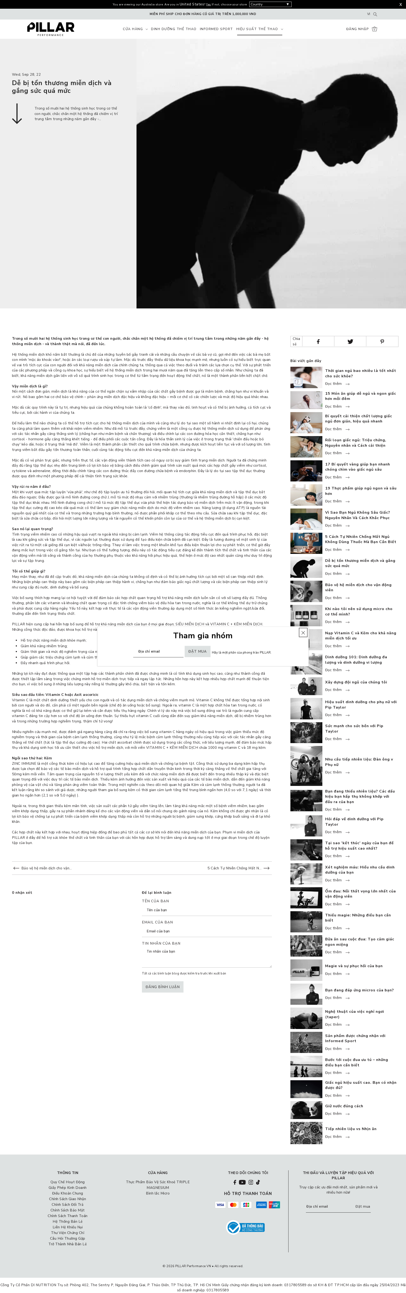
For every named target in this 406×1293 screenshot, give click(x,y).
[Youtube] (242, 1182)
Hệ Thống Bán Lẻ (68, 1221)
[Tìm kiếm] (375, 14)
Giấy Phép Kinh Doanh (68, 1187)
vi (368, 14)
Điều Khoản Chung (67, 1193)
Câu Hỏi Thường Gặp (67, 1238)
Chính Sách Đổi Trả (67, 1204)
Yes (208, 4)
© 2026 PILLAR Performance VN (187, 1266)
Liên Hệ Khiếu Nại (68, 1227)
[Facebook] (235, 1182)
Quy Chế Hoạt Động (68, 1182)
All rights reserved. (229, 1266)
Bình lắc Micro (158, 1193)
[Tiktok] (258, 1182)
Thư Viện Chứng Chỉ (67, 1232)
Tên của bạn (155, 901)
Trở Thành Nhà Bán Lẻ (67, 1244)
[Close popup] (303, 632)
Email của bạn (157, 922)
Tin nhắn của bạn (161, 943)
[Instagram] (251, 1182)
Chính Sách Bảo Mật (68, 1210)
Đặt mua (362, 1206)
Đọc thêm (334, 384)
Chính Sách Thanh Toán (68, 1216)
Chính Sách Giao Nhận (67, 1199)
